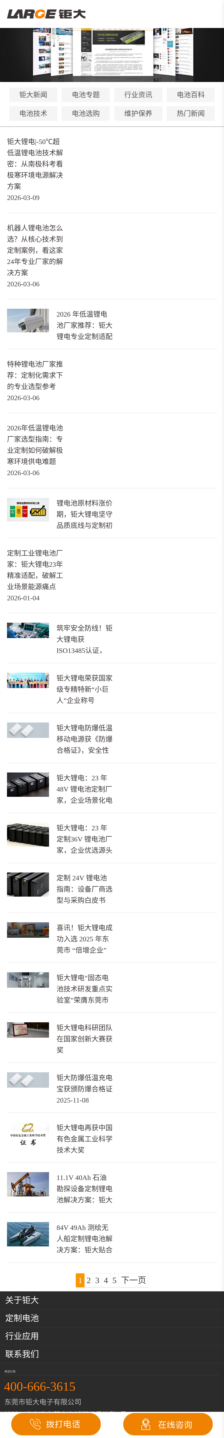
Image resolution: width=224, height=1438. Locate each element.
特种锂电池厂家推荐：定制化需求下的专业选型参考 (35, 375)
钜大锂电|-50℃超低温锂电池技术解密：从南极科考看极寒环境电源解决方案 (35, 164)
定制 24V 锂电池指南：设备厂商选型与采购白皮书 (85, 889)
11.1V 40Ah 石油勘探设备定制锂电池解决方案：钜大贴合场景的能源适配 (85, 1200)
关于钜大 (22, 1300)
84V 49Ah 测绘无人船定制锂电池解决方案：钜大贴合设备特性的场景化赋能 (85, 1250)
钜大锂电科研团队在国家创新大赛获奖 (85, 1039)
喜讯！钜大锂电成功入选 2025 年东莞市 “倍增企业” (85, 939)
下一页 (133, 1280)
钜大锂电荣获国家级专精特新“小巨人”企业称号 (85, 689)
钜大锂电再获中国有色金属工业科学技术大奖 (85, 1139)
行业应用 (22, 1336)
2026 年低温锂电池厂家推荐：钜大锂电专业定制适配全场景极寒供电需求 (85, 336)
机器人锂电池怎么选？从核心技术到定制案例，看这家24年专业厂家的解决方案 (35, 250)
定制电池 (22, 1318)
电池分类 (10, 1371)
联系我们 (22, 1354)
